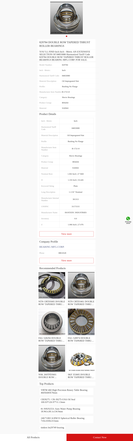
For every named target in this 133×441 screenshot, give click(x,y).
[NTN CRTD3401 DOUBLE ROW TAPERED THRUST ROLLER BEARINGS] (81, 299)
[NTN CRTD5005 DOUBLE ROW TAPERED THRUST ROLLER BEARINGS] (52, 299)
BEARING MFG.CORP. (51, 246)
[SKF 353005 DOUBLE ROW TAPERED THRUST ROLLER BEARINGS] (81, 372)
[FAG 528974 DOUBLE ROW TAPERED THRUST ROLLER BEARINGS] (81, 335)
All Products (33, 437)
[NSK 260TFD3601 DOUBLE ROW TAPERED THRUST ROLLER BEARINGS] (52, 372)
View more (66, 234)
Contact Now (99, 437)
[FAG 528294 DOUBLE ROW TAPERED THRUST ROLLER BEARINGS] (52, 335)
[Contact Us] (128, 220)
